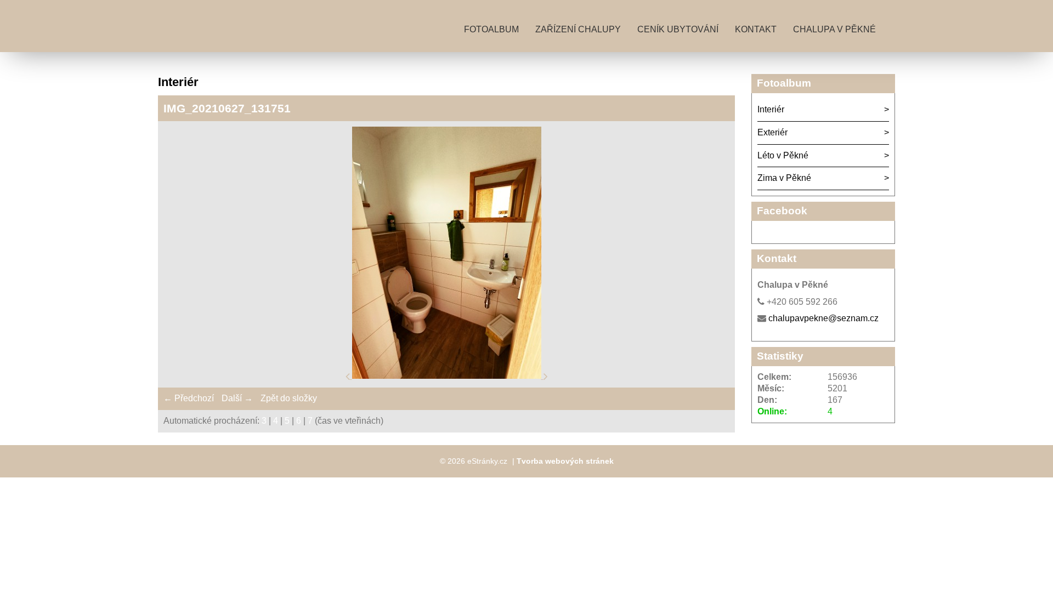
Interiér (770, 109)
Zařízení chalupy (578, 29)
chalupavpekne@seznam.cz (823, 318)
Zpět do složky (289, 398)
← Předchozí (188, 398)
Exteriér (772, 132)
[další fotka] (546, 375)
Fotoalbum (491, 29)
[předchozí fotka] (349, 375)
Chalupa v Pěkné (834, 29)
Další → (237, 398)
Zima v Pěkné (784, 178)
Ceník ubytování (677, 29)
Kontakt (756, 29)
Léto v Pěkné (782, 155)
